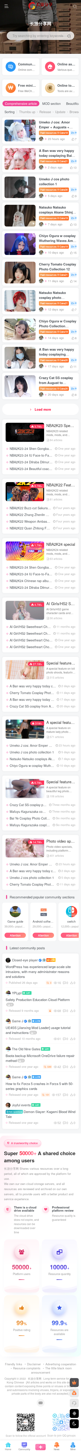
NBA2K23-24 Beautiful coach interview (37, 468)
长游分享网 (34, 1378)
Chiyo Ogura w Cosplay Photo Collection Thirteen (57, 326)
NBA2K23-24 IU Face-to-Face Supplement (40, 455)
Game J (17, 1021)
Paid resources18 (54, 132)
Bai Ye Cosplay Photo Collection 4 (34, 818)
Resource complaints (26, 1368)
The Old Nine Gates (26, 1049)
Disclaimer (34, 1364)
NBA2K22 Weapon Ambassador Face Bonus (41, 521)
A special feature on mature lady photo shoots (61, 722)
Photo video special (61, 841)
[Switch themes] (74, 1423)
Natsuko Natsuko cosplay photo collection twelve (52, 297)
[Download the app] (74, 1413)
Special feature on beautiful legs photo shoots (61, 781)
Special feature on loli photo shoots (61, 663)
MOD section (51, 103)
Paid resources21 (54, 161)
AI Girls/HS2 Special (61, 603)
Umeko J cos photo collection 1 (54, 181)
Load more (43, 409)
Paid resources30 (54, 189)
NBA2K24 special (60, 544)
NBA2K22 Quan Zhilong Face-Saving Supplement (45, 528)
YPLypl (17, 993)
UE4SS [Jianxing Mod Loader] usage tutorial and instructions (38, 1030)
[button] (18, 168)
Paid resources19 (54, 218)
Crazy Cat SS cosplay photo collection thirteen (42, 805)
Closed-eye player (25, 960)
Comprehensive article (21, 103)
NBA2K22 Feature (61, 485)
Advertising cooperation (60, 1364)
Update (60, 112)
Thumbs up (27, 112)
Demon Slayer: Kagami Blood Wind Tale (40, 1114)
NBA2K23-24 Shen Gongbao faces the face (41, 448)
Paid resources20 (54, 360)
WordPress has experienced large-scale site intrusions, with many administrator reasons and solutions (38, 971)
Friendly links (13, 1364)
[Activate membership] (74, 1382)
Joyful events (21, 1105)
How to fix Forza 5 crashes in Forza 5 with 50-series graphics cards (39, 1086)
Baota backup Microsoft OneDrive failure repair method (40, 1058)
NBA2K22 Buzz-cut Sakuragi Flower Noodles (41, 508)
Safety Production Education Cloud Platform (38, 1001)
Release (45, 112)
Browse (75, 112)
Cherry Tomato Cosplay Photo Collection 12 (57, 267)
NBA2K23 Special (61, 425)
